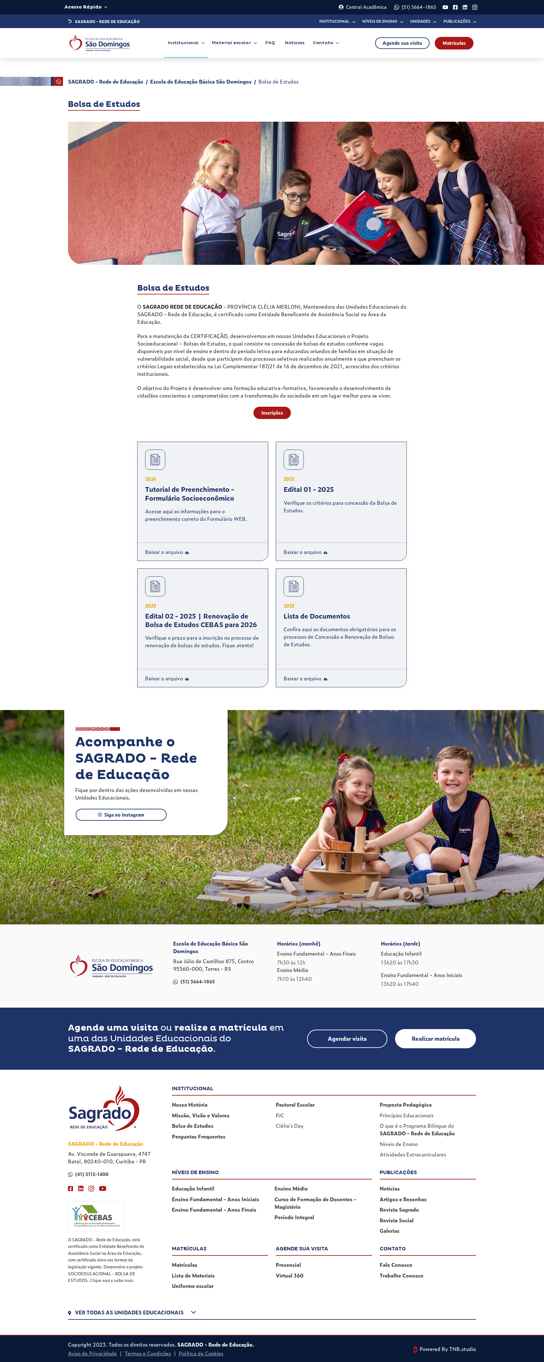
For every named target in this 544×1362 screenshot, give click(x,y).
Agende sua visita (402, 42)
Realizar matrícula (436, 1038)
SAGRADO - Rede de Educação (105, 81)
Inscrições (272, 412)
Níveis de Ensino (399, 1144)
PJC (280, 1115)
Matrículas (454, 42)
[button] (272, 1314)
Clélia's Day (289, 1125)
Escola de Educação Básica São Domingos (201, 81)
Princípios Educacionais (407, 1115)
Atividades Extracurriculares (413, 1154)
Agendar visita (347, 1038)
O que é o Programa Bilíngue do (417, 1129)
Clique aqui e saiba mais (111, 1280)
